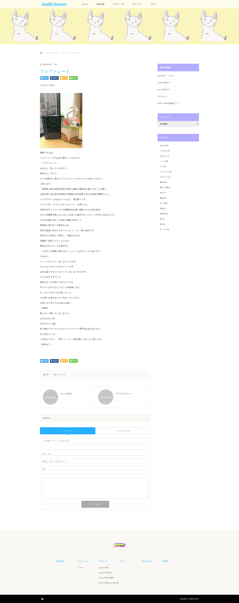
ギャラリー (137, 4)
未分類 (162, 214)
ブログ (153, 4)
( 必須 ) (47, 454)
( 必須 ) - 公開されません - (54, 461)
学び (161, 193)
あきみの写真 (103, 568)
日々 (56, 64)
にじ (161, 166)
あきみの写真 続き (105, 573)
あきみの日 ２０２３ (166, 76)
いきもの (163, 151)
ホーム (85, 4)
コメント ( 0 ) (67, 431)
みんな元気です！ (164, 89)
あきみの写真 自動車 (106, 578)
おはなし (163, 156)
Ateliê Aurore (194, 599)
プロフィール (118, 4)
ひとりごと (164, 172)
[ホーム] (41, 49)
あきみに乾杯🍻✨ (165, 83)
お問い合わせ (147, 561)
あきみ (162, 145)
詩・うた (163, 229)
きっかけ (80, 568)
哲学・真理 (164, 187)
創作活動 (100, 4)
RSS (42, 598)
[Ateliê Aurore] (119, 547)
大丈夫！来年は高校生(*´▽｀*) (169, 103)
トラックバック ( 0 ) (123, 431)
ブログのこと (162, 96)
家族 (161, 198)
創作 (161, 182)
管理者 (165, 561)
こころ (162, 161)
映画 (161, 208)
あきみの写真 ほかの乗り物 (108, 583)
